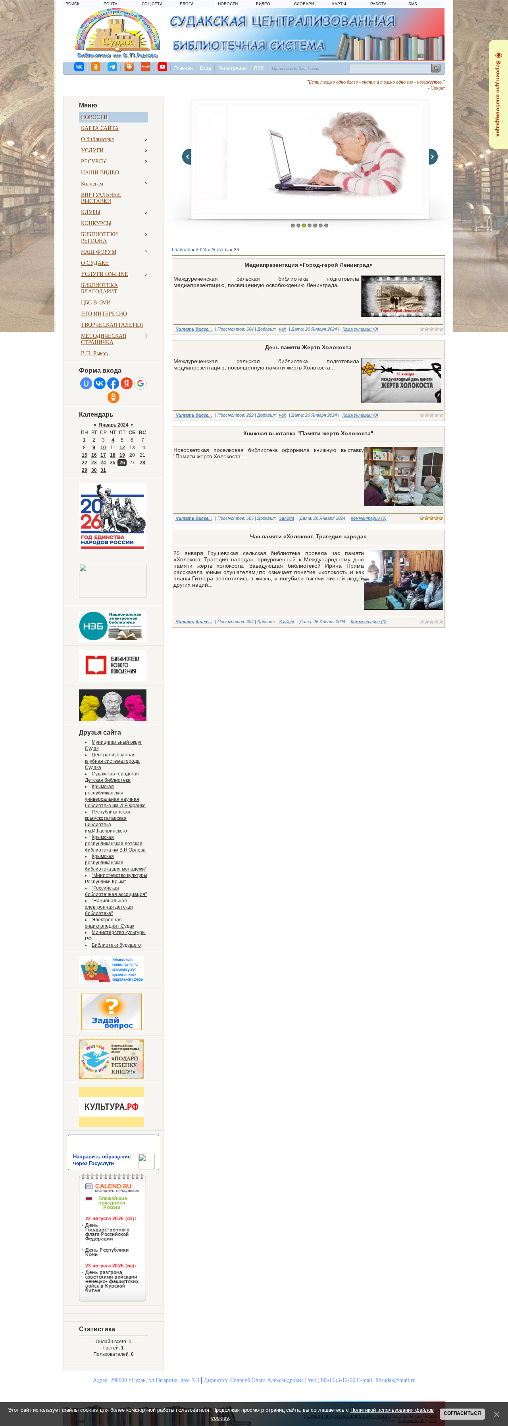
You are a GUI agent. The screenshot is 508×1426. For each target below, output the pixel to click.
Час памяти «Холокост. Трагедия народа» (308, 536)
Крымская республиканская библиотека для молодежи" (115, 863)
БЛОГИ (186, 4)
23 (94, 462)
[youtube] (162, 66)
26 (122, 462)
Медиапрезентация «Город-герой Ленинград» (308, 265)
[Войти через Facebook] (113, 383)
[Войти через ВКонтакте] (100, 383)
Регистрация (232, 68)
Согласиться (462, 1413)
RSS (259, 68)
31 (103, 470)
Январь (220, 250)
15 (84, 455)
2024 (201, 250)
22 (84, 462)
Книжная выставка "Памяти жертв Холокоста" (308, 433)
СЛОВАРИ (304, 4)
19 (122, 455)
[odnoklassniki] (96, 66)
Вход (205, 68)
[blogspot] (129, 66)
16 (94, 455)
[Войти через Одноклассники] (113, 397)
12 (122, 447)
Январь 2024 (114, 425)
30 (94, 470)
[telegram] (112, 66)
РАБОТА (378, 4)
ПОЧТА (110, 4)
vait (282, 329)
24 (103, 462)
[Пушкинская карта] (112, 719)
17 (103, 455)
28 (142, 462)
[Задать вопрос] (111, 1030)
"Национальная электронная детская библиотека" (109, 907)
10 (103, 447)
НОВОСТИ (228, 4)
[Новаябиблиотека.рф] (112, 680)
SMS (412, 4)
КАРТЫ (339, 4)
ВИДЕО (263, 4)
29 (84, 470)
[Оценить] (111, 982)
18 (112, 455)
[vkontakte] (79, 66)
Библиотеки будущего (116, 945)
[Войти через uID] (86, 383)
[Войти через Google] (140, 383)
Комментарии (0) (360, 329)
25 (112, 462)
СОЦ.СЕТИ (152, 4)
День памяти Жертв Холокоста (308, 347)
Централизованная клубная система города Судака (112, 761)
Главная (183, 68)
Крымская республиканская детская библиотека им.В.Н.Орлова (115, 844)
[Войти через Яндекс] (127, 383)
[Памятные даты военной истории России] (112, 596)
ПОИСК (72, 4)
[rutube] (146, 66)
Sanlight (286, 518)
